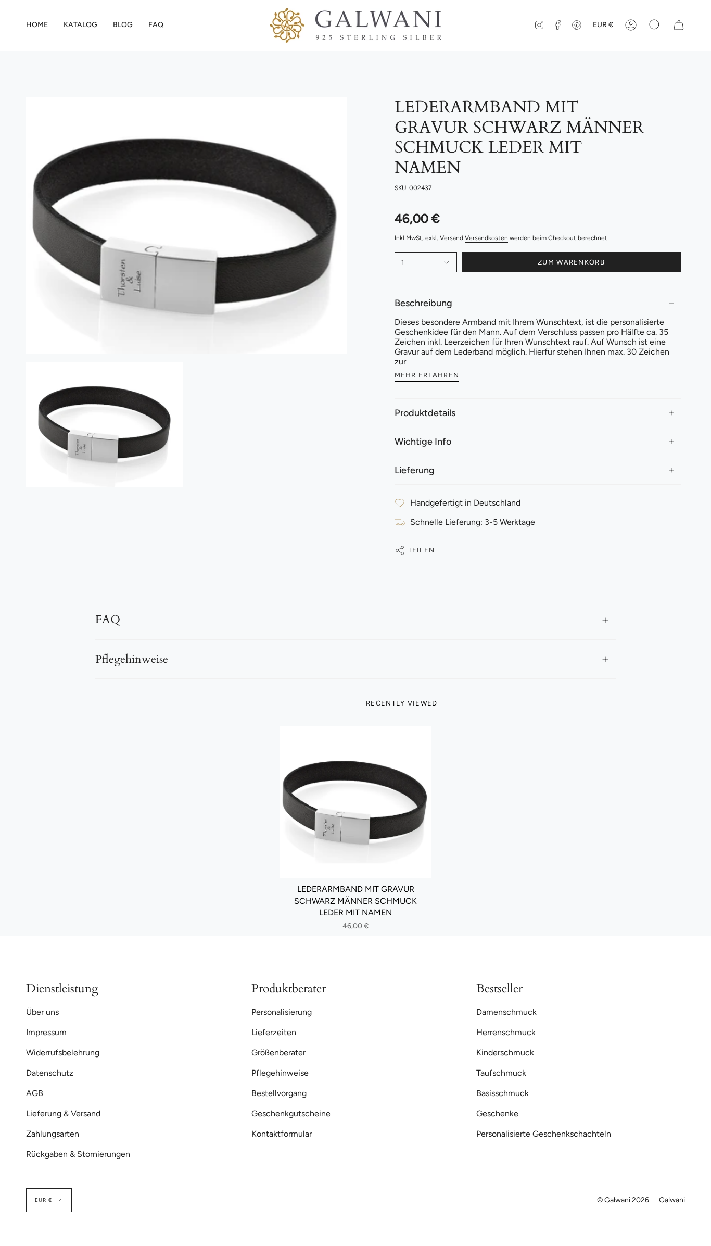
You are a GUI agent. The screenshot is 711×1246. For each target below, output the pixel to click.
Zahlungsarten (52, 1134)
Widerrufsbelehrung (62, 1053)
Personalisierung (281, 1012)
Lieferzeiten (273, 1032)
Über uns (42, 1012)
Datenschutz (49, 1073)
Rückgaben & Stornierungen (78, 1154)
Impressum (46, 1032)
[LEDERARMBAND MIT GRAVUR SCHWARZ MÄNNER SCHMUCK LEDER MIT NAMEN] (356, 802)
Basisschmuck (502, 1093)
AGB (34, 1093)
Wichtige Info (423, 441)
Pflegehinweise (131, 659)
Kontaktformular (281, 1134)
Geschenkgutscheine (291, 1113)
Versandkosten (486, 238)
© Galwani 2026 (623, 1199)
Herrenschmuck (506, 1032)
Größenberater (278, 1053)
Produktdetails (425, 413)
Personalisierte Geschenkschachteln (543, 1134)
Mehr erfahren (427, 375)
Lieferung (415, 470)
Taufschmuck (501, 1073)
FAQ (107, 619)
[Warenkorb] (679, 25)
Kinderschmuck (505, 1053)
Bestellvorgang (279, 1093)
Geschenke (497, 1113)
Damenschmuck (506, 1012)
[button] (80, 25)
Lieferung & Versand (63, 1113)
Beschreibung (423, 303)
